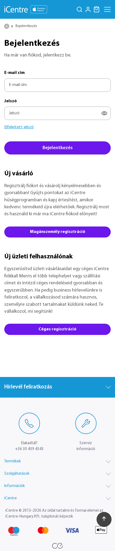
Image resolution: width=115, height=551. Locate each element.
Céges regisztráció (57, 329)
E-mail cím (14, 73)
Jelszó (10, 101)
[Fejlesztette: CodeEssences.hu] (57, 546)
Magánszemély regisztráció (57, 232)
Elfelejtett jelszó (19, 127)
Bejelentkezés (58, 148)
